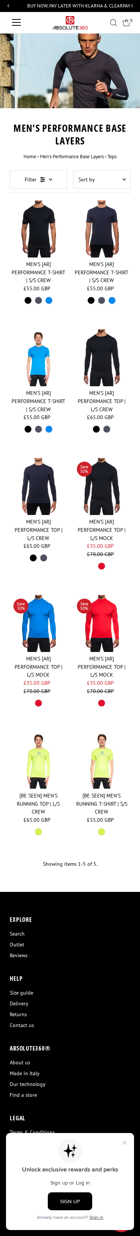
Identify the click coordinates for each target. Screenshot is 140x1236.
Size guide (21, 992)
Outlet (17, 944)
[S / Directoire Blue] (49, 300)
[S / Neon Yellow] (38, 832)
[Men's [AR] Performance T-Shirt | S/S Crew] (38, 229)
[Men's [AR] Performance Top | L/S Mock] (101, 486)
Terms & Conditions (32, 1132)
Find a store (23, 1095)
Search (17, 933)
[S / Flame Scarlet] (101, 566)
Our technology (28, 1084)
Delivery (19, 1003)
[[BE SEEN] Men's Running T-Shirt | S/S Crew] (101, 760)
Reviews (19, 955)
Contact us (22, 1025)
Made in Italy (25, 1073)
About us (20, 1062)
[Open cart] (126, 22)
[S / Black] (28, 300)
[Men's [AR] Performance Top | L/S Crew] (101, 357)
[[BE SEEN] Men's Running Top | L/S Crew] (38, 760)
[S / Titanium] (38, 300)
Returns (18, 1014)
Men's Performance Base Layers (72, 156)
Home (30, 156)
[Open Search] (113, 22)
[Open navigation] (16, 22)
